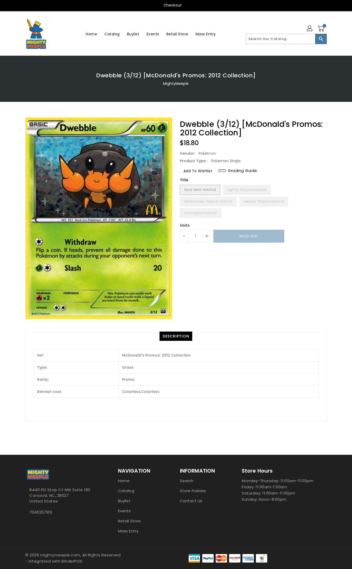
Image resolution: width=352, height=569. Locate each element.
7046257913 (40, 512)
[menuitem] (91, 34)
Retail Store (129, 521)
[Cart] (321, 28)
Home (124, 480)
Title (184, 180)
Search (187, 480)
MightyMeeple (176, 83)
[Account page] (310, 28)
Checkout (173, 5)
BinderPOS (72, 561)
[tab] (176, 336)
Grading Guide (242, 170)
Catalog (126, 490)
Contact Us (191, 501)
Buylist (124, 501)
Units (185, 225)
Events (124, 511)
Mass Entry (128, 531)
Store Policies (193, 490)
